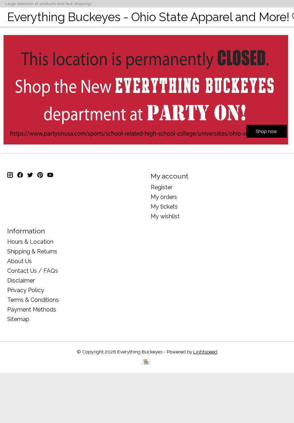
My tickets (164, 206)
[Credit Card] (145, 362)
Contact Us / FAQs (32, 270)
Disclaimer (21, 280)
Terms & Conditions (33, 299)
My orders (164, 197)
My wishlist (165, 216)
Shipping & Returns (32, 251)
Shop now (266, 131)
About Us (19, 261)
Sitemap (18, 319)
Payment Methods (31, 309)
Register (161, 187)
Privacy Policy (25, 290)
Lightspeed (205, 352)
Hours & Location (30, 241)
